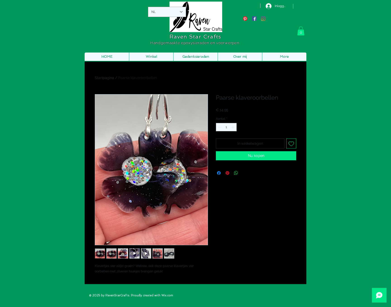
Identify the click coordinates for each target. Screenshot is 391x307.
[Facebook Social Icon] (254, 18)
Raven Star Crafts (195, 36)
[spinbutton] (226, 127)
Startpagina (104, 78)
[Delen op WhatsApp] (236, 173)
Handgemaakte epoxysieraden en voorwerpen (195, 43)
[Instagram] (263, 18)
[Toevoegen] (291, 144)
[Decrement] (219, 127)
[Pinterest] (245, 18)
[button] (301, 30)
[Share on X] (244, 173)
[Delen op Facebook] (219, 173)
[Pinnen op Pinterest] (227, 173)
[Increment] (233, 127)
